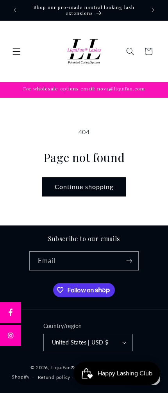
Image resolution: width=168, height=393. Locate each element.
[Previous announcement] (14, 10)
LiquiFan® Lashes (71, 367)
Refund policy (54, 377)
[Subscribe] (129, 260)
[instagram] (10, 335)
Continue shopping (84, 186)
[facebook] (10, 312)
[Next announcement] (153, 10)
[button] (16, 51)
